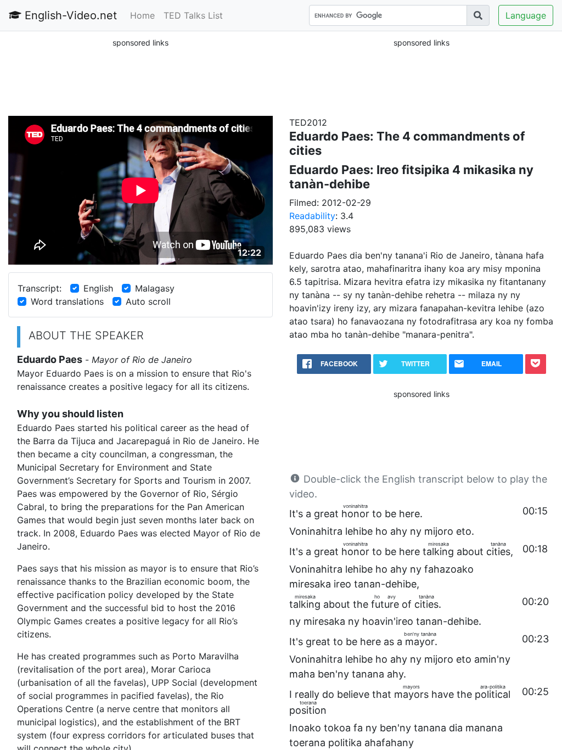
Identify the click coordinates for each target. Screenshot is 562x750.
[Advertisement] (140, 76)
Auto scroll (148, 301)
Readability (312, 215)
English (98, 288)
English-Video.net (69, 15)
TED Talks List (193, 15)
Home (142, 15)
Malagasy (155, 288)
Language (525, 15)
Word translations (67, 301)
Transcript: (39, 288)
